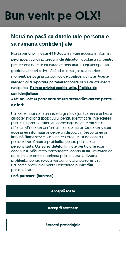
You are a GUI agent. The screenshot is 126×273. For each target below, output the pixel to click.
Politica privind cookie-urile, (54, 87)
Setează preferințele (63, 224)
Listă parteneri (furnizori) (32, 175)
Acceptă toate (63, 191)
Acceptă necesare (63, 207)
